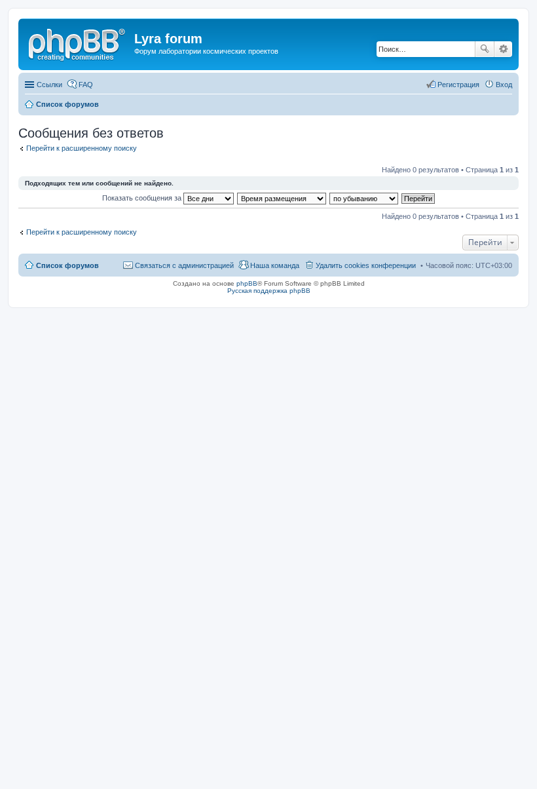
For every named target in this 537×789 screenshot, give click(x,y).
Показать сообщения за (142, 198)
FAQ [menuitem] (86, 84)
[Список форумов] (78, 43)
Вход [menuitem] (504, 84)
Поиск (484, 49)
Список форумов (67, 265)
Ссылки (49, 84)
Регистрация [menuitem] (458, 84)
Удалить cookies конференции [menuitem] (366, 265)
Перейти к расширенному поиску (81, 148)
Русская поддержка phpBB (268, 290)
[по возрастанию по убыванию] (364, 198)
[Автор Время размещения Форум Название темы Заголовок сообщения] (282, 198)
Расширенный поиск (503, 49)
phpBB (246, 283)
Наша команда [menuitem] (274, 265)
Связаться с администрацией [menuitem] (184, 265)
